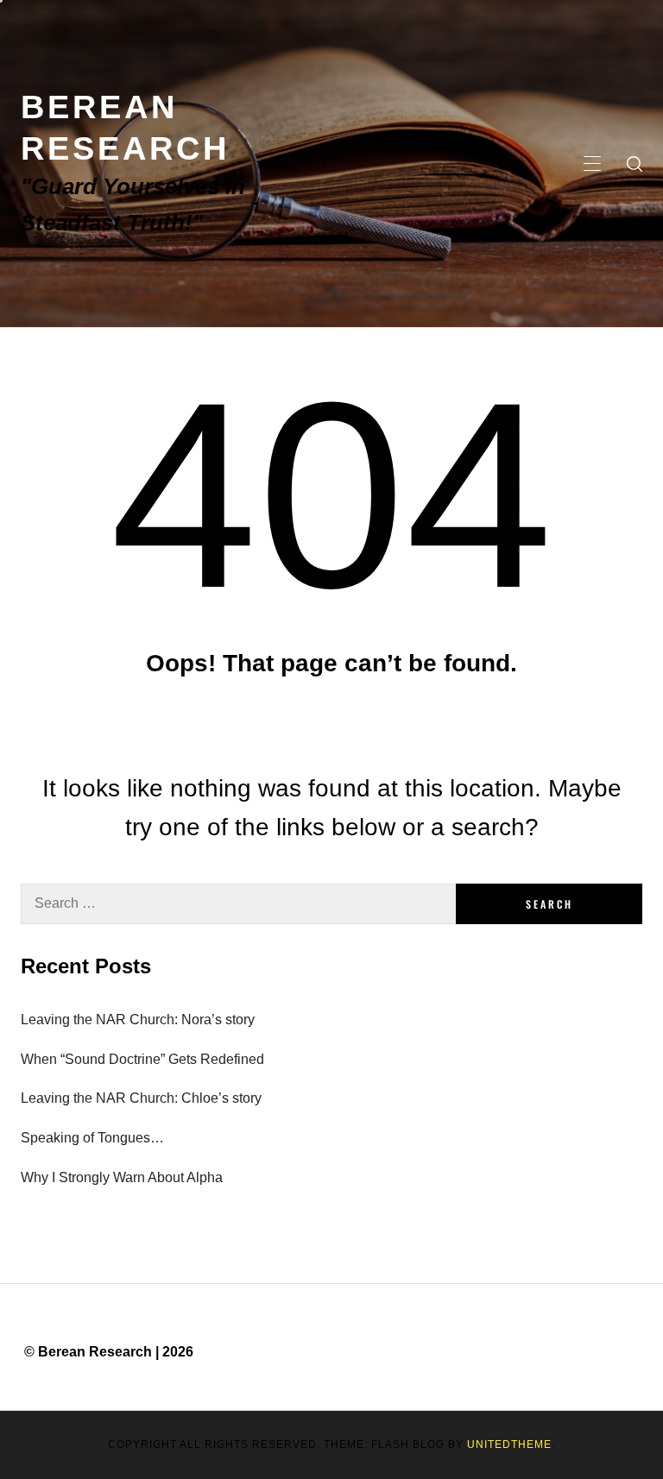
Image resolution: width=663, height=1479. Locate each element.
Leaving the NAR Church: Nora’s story (138, 1019)
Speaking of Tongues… (92, 1137)
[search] (634, 163)
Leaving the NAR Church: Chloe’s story (141, 1098)
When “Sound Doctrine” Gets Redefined (142, 1059)
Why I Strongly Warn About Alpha (122, 1177)
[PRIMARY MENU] (592, 163)
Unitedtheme (509, 1444)
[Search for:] (238, 904)
